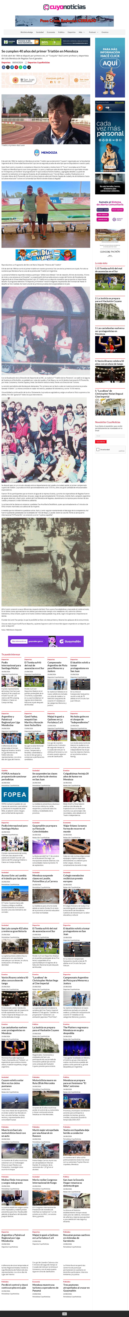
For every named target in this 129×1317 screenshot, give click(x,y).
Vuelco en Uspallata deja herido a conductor (76, 1131)
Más (80, 32)
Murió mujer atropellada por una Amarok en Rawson (45, 1133)
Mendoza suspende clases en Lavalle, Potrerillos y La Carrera (45, 878)
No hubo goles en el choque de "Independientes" (79, 719)
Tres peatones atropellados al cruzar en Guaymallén (76, 1287)
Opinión (5, 770)
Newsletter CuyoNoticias (107, 422)
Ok (64, 1314)
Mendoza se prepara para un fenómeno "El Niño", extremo (74, 1083)
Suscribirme (101, 442)
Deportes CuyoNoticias (39, 62)
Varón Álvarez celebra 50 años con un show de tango (15, 980)
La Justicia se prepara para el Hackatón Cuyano (45, 1029)
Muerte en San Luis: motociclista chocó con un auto (14, 1133)
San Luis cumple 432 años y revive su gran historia (15, 930)
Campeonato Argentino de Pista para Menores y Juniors (57, 667)
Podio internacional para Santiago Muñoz (11, 665)
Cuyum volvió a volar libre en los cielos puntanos (12, 1083)
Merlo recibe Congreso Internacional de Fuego (44, 1181)
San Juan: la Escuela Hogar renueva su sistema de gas (73, 1182)
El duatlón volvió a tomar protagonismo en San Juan (80, 667)
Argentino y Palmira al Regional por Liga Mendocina (11, 721)
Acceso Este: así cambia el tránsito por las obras (14, 877)
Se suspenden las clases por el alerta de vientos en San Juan (44, 776)
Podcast (92, 32)
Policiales (36, 1077)
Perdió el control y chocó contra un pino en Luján (15, 1286)
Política (61, 32)
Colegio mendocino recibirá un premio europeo (73, 878)
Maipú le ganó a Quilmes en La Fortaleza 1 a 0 (55, 719)
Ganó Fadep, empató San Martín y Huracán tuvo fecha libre (33, 721)
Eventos (105, 32)
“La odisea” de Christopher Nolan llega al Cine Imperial (45, 980)
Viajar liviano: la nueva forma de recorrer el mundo (75, 828)
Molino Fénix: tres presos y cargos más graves (15, 1181)
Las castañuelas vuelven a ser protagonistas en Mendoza (14, 1030)
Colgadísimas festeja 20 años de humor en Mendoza (76, 776)
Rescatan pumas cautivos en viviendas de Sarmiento (76, 1238)
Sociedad (40, 32)
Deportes (71, 32)
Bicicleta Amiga (27, 32)
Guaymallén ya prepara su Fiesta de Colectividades (44, 828)
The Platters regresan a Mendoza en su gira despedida (75, 1030)
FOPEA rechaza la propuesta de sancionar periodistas (14, 776)
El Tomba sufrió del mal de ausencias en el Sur (34, 665)
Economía (51, 32)
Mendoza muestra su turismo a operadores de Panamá (45, 1287)
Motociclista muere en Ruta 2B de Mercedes (44, 1082)
